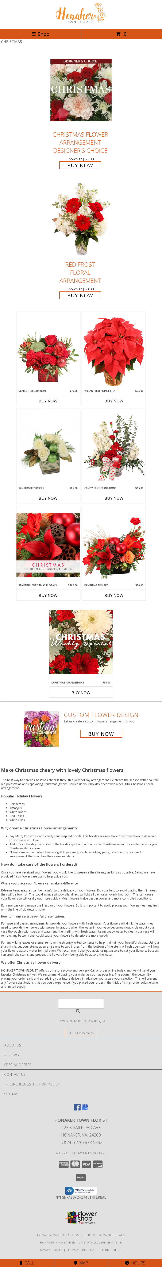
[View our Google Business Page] (84, 1109)
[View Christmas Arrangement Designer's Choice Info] (81, 641)
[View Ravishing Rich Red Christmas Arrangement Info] (114, 544)
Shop (43, 33)
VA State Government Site (100, 1242)
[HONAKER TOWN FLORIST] (81, 23)
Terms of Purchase (82, 1250)
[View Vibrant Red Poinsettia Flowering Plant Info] (114, 350)
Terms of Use (113, 1250)
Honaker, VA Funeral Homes (60, 1235)
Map (82, 1263)
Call (28, 1263)
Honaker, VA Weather (57, 1242)
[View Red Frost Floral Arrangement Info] (81, 220)
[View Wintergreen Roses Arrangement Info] (48, 447)
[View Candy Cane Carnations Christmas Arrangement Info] (114, 447)
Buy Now (80, 165)
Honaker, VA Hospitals (106, 1235)
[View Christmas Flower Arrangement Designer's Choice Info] (81, 90)
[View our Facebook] (77, 1109)
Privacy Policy (50, 1250)
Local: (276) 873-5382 (81, 1142)
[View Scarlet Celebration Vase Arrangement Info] (48, 350)
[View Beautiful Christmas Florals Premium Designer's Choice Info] (48, 544)
